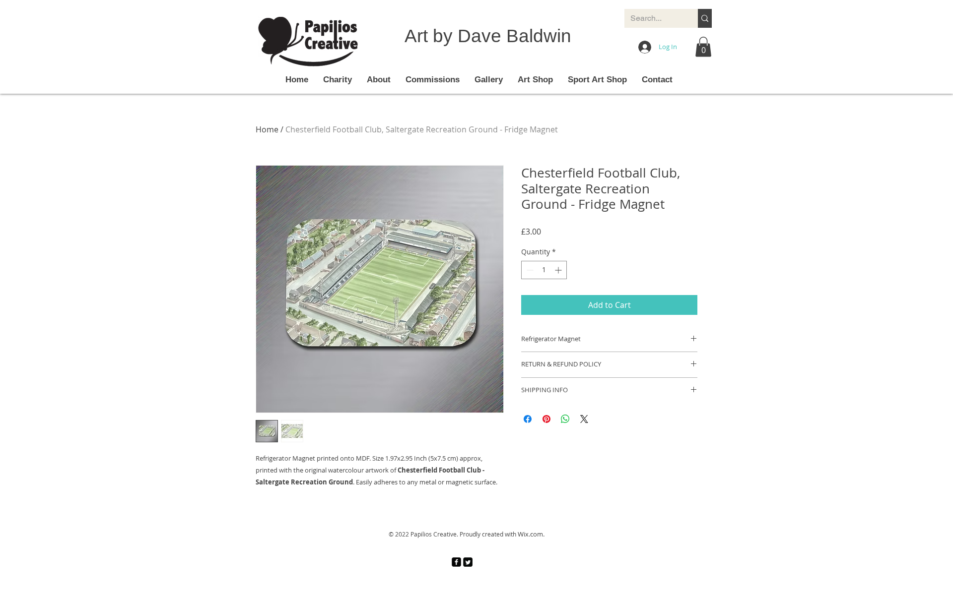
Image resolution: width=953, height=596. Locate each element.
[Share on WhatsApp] (565, 419)
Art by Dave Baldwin (488, 36)
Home (267, 129)
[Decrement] (529, 270)
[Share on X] (584, 419)
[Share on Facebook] (528, 419)
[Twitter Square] (468, 562)
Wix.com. (531, 534)
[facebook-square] (456, 562)
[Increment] (559, 270)
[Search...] (705, 18)
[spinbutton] (544, 270)
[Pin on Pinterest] (546, 419)
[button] (703, 47)
